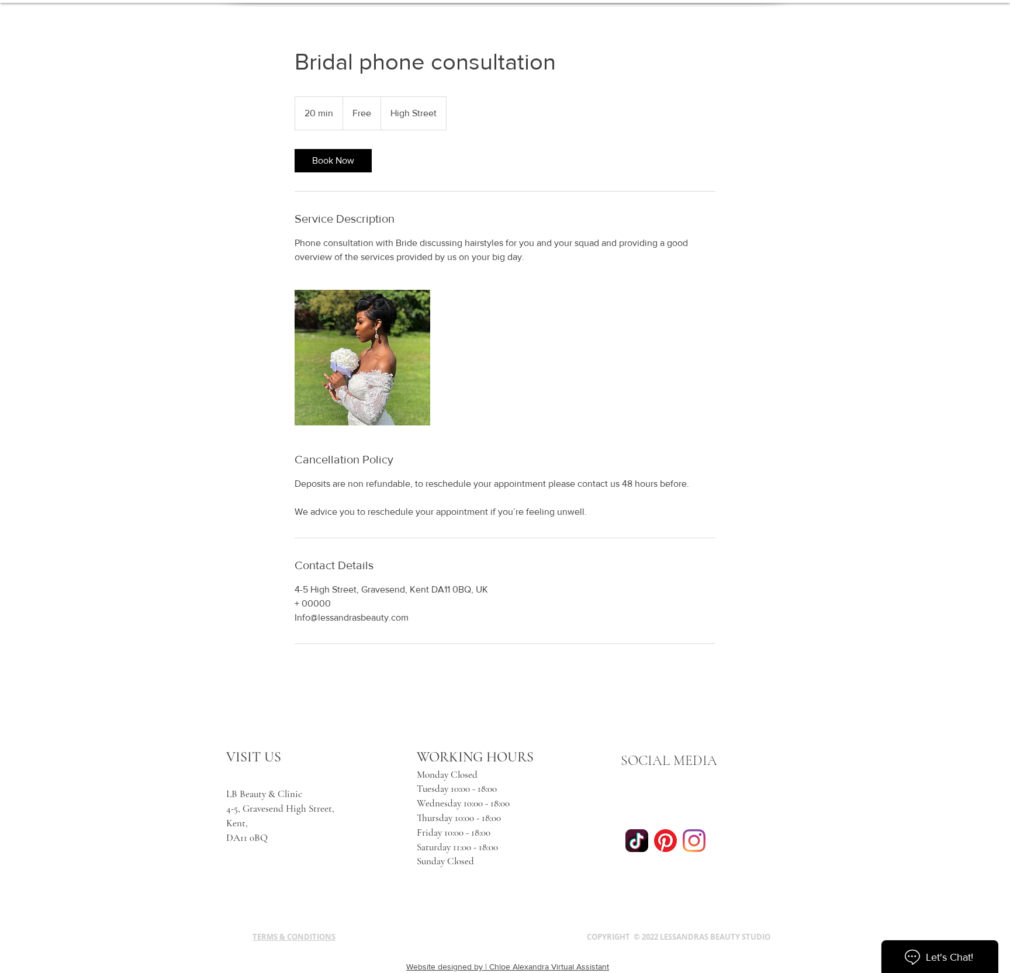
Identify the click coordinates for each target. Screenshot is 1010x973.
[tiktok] (636, 840)
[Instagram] (694, 840)
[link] (333, 160)
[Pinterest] (665, 840)
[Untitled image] (362, 357)
